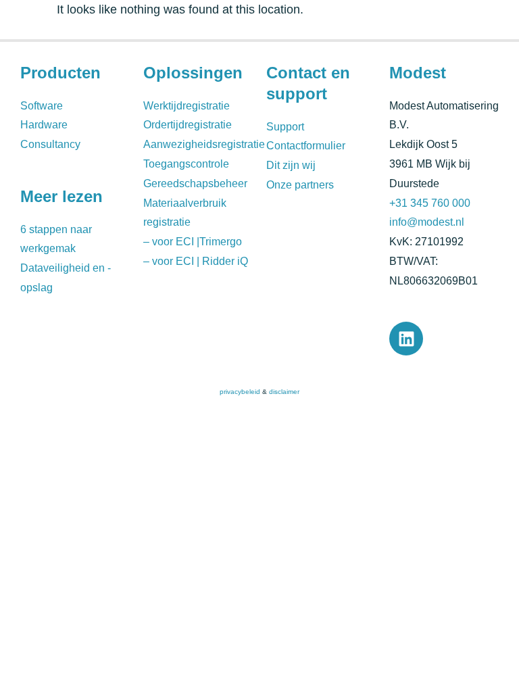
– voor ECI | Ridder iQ (195, 261)
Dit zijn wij (291, 165)
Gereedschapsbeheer (195, 183)
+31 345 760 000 (429, 203)
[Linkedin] (406, 338)
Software (41, 106)
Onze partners (300, 185)
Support (285, 126)
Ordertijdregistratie (187, 124)
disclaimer (284, 391)
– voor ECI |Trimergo (192, 241)
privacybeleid (240, 391)
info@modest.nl (426, 222)
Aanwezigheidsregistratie (204, 144)
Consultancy (50, 144)
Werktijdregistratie (186, 106)
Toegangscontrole (186, 164)
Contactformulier (305, 145)
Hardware (44, 124)
